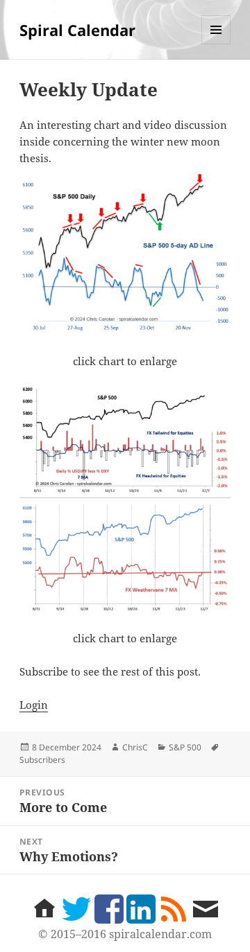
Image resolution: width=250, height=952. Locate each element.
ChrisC (135, 747)
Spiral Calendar (77, 29)
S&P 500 (185, 747)
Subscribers (42, 760)
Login (33, 705)
